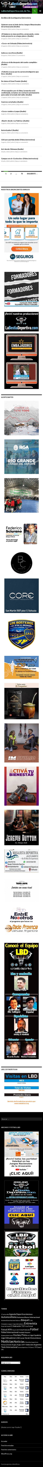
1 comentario (21, 55)
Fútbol (34, 1329)
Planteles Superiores (31, 1342)
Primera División (6, 1345)
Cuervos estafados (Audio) (12, 102)
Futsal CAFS (15, 1330)
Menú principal (40, 11)
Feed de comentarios (8, 1450)
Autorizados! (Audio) (9, 130)
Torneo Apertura (23, 1347)
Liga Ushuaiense (8, 1338)
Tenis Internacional (9, 1347)
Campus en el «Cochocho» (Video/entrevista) (19, 158)
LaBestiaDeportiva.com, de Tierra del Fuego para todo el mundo (16, 11)
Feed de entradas (7, 1445)
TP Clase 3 (38, 1347)
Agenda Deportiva (17, 1314)
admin (14, 29)
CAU (31, 1320)
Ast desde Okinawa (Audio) (12, 149)
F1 (11, 1326)
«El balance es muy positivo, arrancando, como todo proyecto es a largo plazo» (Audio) (20, 35)
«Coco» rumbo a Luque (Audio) (13, 111)
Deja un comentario (23, 29)
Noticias (7, 1341)
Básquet (25, 1320)
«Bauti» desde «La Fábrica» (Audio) (15, 121)
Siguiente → (32, 174)
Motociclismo (35, 1338)
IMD (28, 1335)
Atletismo (29, 1314)
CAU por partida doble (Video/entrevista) (18, 140)
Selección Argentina (33, 1345)
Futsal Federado (24, 1330)
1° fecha (3, 1314)
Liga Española (35, 1335)
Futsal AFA (6, 1329)
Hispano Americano (7, 1335)
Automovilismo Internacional (28, 1317)
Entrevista (30, 1323)
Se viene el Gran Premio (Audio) (14, 81)
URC (2, 1349)
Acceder (4, 1441)
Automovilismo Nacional (8, 1320)
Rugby (14, 1345)
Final (26, 1326)
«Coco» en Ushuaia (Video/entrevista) (16, 43)
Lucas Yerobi (25, 1338)
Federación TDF (19, 1326)
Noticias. (19, 1341)
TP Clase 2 (31, 1347)
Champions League (6, 1324)
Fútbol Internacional (9, 1332)
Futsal (30, 1326)
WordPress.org (6, 1454)
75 (22, 174)
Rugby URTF (21, 1345)
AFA (7, 1314)
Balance (18, 1320)
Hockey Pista (20, 1335)
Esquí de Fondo (5, 1326)
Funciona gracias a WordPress (10, 1464)
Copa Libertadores (18, 1324)
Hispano (27, 1332)
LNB (18, 1338)
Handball (21, 1332)
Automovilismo (9, 1317)
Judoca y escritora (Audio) (11, 53)
